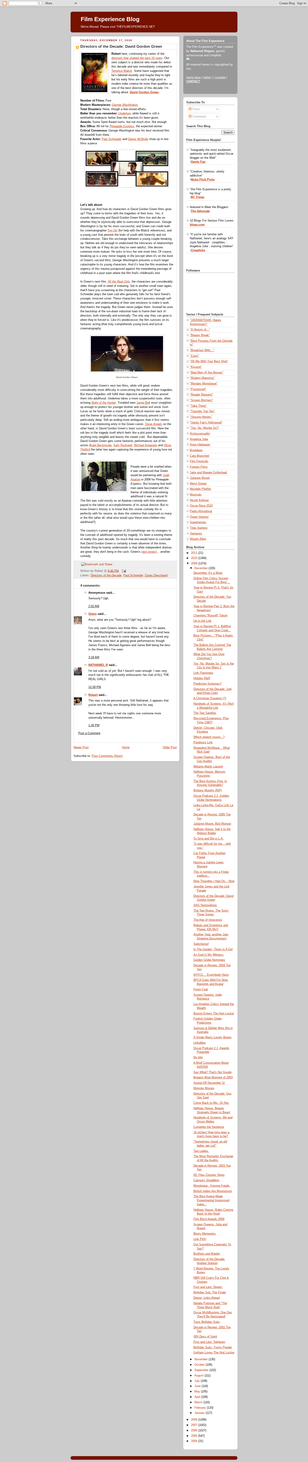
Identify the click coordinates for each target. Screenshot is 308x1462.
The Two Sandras (204, 713)
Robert (93, 695)
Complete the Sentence (208, 1127)
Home (126, 747)
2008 (194, 1419)
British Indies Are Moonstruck (212, 1191)
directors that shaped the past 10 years (137, 58)
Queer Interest (199, 516)
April (197, 1397)
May (197, 1391)
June (198, 1386)
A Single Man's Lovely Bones (212, 1037)
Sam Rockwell (122, 445)
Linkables (199, 1042)
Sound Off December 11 (209, 1082)
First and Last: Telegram (209, 1342)
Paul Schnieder (112, 139)
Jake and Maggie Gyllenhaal (208, 472)
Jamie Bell (143, 402)
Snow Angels (153, 424)
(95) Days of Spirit (205, 1336)
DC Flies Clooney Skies (209, 1175)
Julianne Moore (200, 478)
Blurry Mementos (204, 1233)
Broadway (196, 450)
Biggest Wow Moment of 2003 (213, 1077)
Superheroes (198, 522)
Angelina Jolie (199, 439)
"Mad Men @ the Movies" (206, 372)
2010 (194, 558)
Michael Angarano (145, 445)
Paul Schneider (133, 575)
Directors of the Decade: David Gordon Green (121, 46)
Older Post (170, 747)
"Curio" (194, 356)
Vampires (196, 533)
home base (193, 77)
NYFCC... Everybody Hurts (211, 974)
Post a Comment (89, 733)
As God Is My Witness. (208, 954)
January (200, 1412)
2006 (194, 1430)
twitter (207, 77)
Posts (195, 109)
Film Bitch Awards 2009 (208, 1219)
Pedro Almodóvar (201, 511)
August (199, 1375)
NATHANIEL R (98, 665)
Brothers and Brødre (206, 1253)
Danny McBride (138, 139)
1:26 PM (93, 725)
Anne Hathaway (200, 444)
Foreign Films (199, 466)
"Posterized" (198, 389)
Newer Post (81, 747)
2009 (194, 563)
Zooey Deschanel (156, 575)
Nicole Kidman (199, 500)
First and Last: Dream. (208, 1287)
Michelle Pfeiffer (200, 489)
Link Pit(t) (199, 1239)
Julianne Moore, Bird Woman (212, 823)
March (198, 1402)
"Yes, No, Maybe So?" (204, 428)
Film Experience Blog (110, 19)
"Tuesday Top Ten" (202, 411)
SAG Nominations (205, 905)
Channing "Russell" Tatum (210, 615)
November (201, 1359)
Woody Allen (198, 539)
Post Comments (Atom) (107, 756)
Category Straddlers (206, 1180)
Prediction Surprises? (207, 683)
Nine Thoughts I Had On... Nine (213, 881)
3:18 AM (93, 657)
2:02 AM (93, 606)
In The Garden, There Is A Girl (213, 949)
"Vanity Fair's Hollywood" (206, 422)
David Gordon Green (144, 92)
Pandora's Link (203, 742)
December (201, 568)
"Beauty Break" (200, 335)
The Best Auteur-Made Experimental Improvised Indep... (211, 1200)
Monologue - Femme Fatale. (211, 1185)
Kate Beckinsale (101, 445)
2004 (194, 1441)
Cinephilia (198, 250)
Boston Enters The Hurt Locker (213, 1013)
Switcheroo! (201, 944)
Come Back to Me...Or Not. (211, 1102)
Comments (199, 116)
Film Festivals (199, 461)
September (201, 1370)
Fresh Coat (200, 989)
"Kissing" (196, 367)
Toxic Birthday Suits (206, 1322)
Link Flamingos (203, 672)
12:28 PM (94, 687)
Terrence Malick (121, 70)
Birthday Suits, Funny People (212, 1347)
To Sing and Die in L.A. (208, 838)
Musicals (196, 494)
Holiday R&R (201, 678)
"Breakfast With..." (202, 350)
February (200, 1407)
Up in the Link (202, 620)
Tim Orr (112, 230)
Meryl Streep (198, 483)
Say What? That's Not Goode (212, 1072)
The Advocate (200, 211)
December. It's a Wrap (207, 573)
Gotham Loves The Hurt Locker (213, 1352)
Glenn (92, 614)
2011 (194, 552)
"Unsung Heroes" (201, 417)
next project (149, 551)
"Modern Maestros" (202, 378)
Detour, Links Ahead (206, 1297)
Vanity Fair (198, 161)
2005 (194, 1435)
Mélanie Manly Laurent (208, 766)
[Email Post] (123, 570)
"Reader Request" (201, 394)
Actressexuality (200, 433)
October (200, 1364)
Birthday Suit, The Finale (209, 1292)
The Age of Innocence (207, 919)
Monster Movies (203, 1088)
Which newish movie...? (209, 737)
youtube (220, 77)
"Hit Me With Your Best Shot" (209, 361)
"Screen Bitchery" (201, 400)
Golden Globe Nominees (209, 960)
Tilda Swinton (198, 528)
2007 (194, 1425)
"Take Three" (198, 405)
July (197, 1381)
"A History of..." (200, 329)
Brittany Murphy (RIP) (207, 790)
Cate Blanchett (199, 455)
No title (198, 1057)
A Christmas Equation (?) (209, 698)
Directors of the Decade (106, 575)
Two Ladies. (201, 1151)
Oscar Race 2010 (201, 505)
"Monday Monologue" (204, 383)
